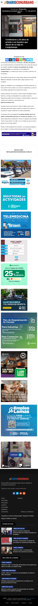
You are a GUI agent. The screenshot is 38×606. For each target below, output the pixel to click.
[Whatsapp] (20, 59)
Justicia (3, 505)
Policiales (4, 503)
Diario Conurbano (30, 598)
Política (20, 498)
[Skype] (31, 59)
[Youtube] (20, 493)
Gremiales (4, 507)
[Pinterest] (17, 59)
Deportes (4, 509)
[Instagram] (24, 59)
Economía (4, 512)
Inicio (3, 498)
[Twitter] (17, 493)
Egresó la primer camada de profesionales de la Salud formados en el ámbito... (24, 532)
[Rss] (24, 493)
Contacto (24, 603)
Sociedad (4, 500)
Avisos (30, 603)
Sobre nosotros (15, 603)
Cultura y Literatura (27, 512)
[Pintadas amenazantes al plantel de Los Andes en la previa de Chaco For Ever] (6, 540)
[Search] (36, 2)
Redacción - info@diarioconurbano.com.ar (19, 151)
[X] (10, 59)
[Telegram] (27, 59)
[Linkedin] (13, 59)
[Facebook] (6, 59)
